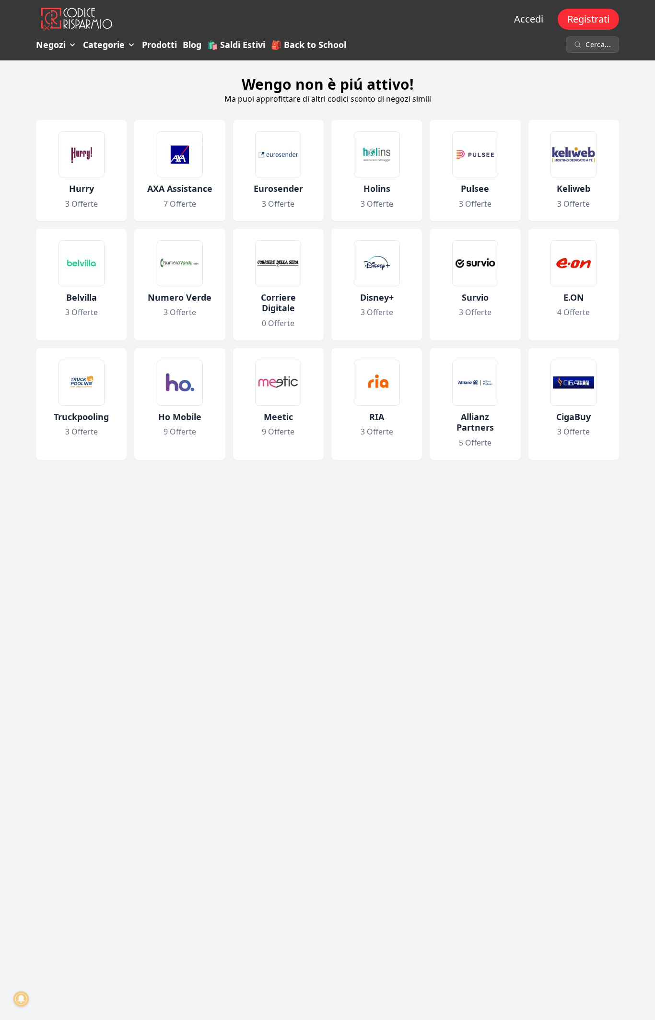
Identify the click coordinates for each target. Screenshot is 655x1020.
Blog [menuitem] (192, 44)
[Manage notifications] (21, 999)
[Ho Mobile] (180, 383)
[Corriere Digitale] (278, 263)
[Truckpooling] (81, 383)
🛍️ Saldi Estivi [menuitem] (236, 44)
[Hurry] (81, 154)
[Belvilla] (81, 263)
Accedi (528, 18)
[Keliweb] (573, 154)
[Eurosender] (278, 154)
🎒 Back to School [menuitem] (308, 44)
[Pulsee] (475, 154)
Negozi (51, 44)
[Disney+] (377, 263)
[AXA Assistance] (180, 154)
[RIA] (377, 383)
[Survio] (475, 263)
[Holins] (377, 154)
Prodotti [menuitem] (159, 44)
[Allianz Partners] (475, 383)
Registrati (588, 18)
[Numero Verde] (180, 263)
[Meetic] (278, 383)
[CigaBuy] (573, 383)
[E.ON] (573, 263)
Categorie (104, 44)
